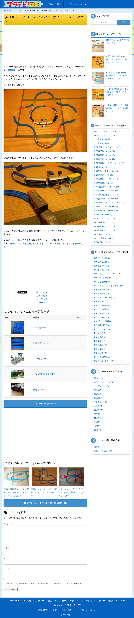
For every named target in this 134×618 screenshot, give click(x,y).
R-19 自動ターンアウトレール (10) (108, 179)
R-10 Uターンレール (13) (104, 214)
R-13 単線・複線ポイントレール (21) (109, 202)
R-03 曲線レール (40, 328)
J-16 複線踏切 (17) (101, 313)
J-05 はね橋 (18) (100, 353)
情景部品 (99, 447)
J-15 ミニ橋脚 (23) (101, 317)
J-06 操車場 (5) (100, 349)
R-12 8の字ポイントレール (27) (106, 207)
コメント (8, 524)
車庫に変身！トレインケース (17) (108, 274)
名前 (7, 548)
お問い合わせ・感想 (62, 610)
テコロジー (100, 402)
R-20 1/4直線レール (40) (103, 175)
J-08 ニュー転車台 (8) (102, 278)
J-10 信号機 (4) (100, 337)
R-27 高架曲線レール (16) (104, 151)
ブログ (83, 4)
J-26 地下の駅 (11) (101, 266)
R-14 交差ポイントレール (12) (106, 199)
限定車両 (99, 394)
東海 (97, 414)
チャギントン (101, 386)
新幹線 (98, 378)
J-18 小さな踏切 (39, 359)
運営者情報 (43, 610)
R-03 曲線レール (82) (102, 242)
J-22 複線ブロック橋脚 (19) (105, 297)
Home (6, 10)
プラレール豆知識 (44, 600)
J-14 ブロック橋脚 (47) (103, 321)
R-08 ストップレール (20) (104, 218)
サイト (6, 569)
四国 (97, 422)
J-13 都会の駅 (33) (101, 325)
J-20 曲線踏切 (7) (101, 301)
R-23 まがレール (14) (102, 167)
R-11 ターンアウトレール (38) (106, 210)
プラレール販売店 (105, 600)
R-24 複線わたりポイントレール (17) (109, 163)
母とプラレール (74, 605)
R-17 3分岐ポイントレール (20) (106, 187)
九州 (97, 426)
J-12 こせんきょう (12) (103, 329)
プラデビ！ (68, 615)
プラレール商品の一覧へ (45, 403)
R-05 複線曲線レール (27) (104, 226)
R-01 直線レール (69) (102, 234)
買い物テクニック (65, 600)
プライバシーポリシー (87, 610)
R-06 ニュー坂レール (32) (104, 135)
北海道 (98, 406)
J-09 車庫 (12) (99, 341)
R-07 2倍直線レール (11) (104, 222)
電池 (29, 600)
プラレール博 (15, 600)
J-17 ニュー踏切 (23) (102, 309)
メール (7, 558)
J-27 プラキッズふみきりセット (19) (108, 286)
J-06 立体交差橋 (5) (102, 262)
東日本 (98, 410)
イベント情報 (85, 600)
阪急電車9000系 (39, 390)
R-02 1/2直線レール (41, 343)
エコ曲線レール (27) (102, 139)
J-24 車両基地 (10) (101, 293)
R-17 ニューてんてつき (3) (105, 131)
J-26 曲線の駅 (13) (101, 290)
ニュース (122, 600)
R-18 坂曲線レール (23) (103, 183)
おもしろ (58, 605)
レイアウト (71, 4)
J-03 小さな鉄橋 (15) (102, 282)
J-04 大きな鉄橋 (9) (102, 357)
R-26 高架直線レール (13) (104, 155)
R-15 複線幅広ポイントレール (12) (108, 195)
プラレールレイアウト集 (18, 10)
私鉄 (97, 390)
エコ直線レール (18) (102, 143)
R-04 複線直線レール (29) (104, 230)
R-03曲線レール (13, 70)
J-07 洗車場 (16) (100, 345)
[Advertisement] (45, 44)
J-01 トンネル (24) (101, 270)
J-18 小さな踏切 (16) (102, 305)
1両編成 (99, 398)
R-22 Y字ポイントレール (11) (106, 171)
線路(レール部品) (103, 451)
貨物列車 (99, 430)
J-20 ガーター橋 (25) (102, 258)
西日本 (98, 418)
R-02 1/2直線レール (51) (103, 238)
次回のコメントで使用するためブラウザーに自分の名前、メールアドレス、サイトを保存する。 (44, 584)
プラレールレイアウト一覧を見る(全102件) (47, 503)
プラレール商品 (54, 4)
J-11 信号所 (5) (100, 333)
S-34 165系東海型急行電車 (44, 374)
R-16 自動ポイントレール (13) (106, 191)
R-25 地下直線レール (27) (104, 159)
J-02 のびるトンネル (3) (103, 361)
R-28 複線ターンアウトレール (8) (107, 147)
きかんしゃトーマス (104, 382)
